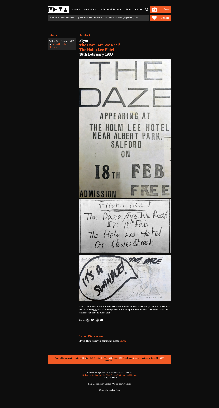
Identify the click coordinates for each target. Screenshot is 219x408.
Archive (76, 9)
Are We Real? (108, 45)
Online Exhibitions (110, 9)
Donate (165, 17)
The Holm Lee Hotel (96, 49)
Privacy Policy (125, 384)
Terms (115, 384)
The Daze (87, 45)
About (128, 9)
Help (90, 384)
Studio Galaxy (114, 390)
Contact (108, 384)
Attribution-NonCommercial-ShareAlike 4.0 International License (109, 375)
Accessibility (98, 384)
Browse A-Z (90, 9)
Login (138, 9)
